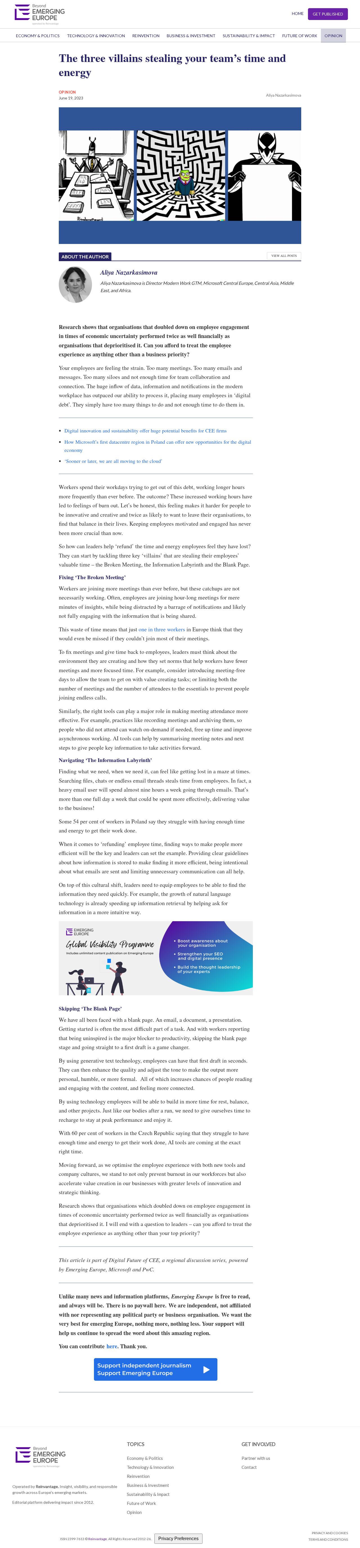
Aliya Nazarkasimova (283, 95)
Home (298, 13)
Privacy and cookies (330, 1533)
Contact (249, 1467)
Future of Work (299, 35)
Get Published (328, 14)
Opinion (333, 35)
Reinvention (145, 35)
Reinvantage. (47, 1486)
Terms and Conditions (328, 1539)
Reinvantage (97, 1539)
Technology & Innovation (96, 35)
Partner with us (256, 1458)
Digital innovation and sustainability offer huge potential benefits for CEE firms (145, 430)
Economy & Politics (38, 35)
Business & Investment (191, 35)
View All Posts (284, 256)
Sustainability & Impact (249, 35)
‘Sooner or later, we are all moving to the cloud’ (113, 460)
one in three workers (162, 629)
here (112, 1346)
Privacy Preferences (178, 1538)
